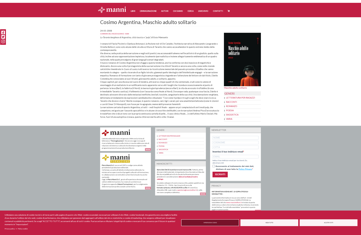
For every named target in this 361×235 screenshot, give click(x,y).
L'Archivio (203, 11)
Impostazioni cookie (210, 222)
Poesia (230, 110)
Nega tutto (269, 222)
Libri (133, 11)
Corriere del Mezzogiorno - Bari (114, 34)
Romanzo (231, 106)
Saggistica (232, 114)
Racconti (231, 102)
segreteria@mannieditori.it (187, 190)
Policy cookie (23, 229)
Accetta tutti (328, 222)
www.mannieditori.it (234, 202)
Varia (229, 119)
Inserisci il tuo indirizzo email (228, 152)
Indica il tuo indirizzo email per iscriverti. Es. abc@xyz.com (230, 162)
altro (149, 190)
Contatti (218, 11)
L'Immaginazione (148, 11)
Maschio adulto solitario (235, 87)
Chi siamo (178, 11)
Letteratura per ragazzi (240, 97)
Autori (164, 11)
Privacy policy (10, 229)
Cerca (191, 11)
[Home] (113, 7)
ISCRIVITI (220, 174)
